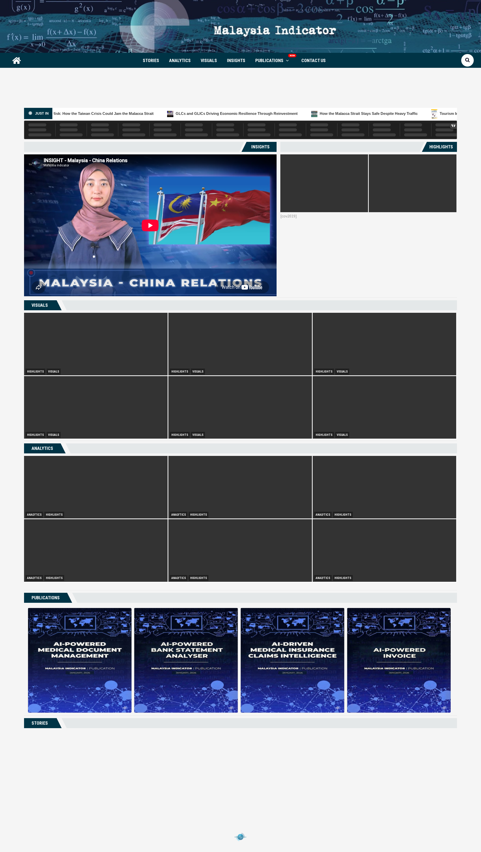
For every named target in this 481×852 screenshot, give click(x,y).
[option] (324, 183)
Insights (236, 60)
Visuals (209, 60)
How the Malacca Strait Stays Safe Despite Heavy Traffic (280, 113)
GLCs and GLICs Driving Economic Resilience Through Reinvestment (148, 113)
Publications (269, 60)
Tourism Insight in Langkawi (376, 113)
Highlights (35, 371)
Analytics (180, 60)
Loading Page (240, 837)
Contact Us (313, 60)
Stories (151, 60)
